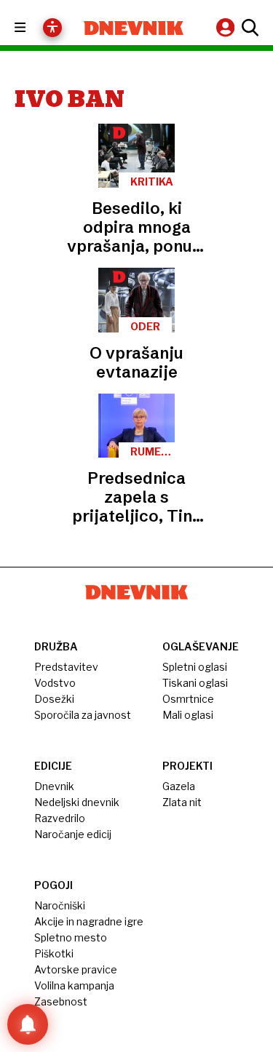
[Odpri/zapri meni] (33, 28)
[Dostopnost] (52, 27)
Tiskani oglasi (195, 683)
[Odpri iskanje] (248, 27)
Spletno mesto (70, 937)
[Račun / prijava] (227, 27)
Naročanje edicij (72, 834)
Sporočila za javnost (82, 715)
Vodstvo (55, 683)
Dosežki (54, 699)
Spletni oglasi (194, 667)
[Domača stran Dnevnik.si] (134, 28)
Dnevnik (54, 786)
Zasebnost (60, 1001)
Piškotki (54, 953)
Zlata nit (182, 802)
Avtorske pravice (75, 969)
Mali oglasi (187, 715)
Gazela (178, 786)
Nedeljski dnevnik (76, 802)
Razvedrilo (59, 818)
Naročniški (59, 905)
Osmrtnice (188, 699)
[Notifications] (27, 1024)
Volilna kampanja (74, 985)
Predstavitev (66, 667)
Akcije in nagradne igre (88, 921)
